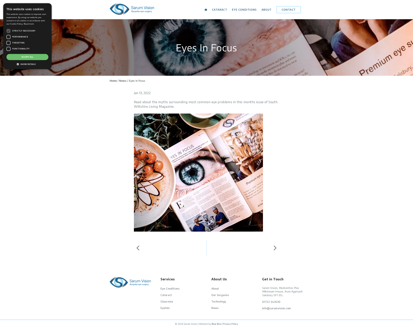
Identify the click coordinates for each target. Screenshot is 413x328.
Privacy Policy (230, 324)
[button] (27, 64)
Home (206, 10)
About (267, 9)
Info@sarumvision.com (276, 308)
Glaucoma (167, 301)
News (122, 80)
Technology (218, 301)
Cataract (219, 9)
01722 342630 (271, 301)
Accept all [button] (27, 57)
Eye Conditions (244, 9)
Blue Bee (216, 324)
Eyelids (165, 308)
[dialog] (27, 36)
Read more (29, 23)
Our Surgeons (220, 295)
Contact (289, 9)
